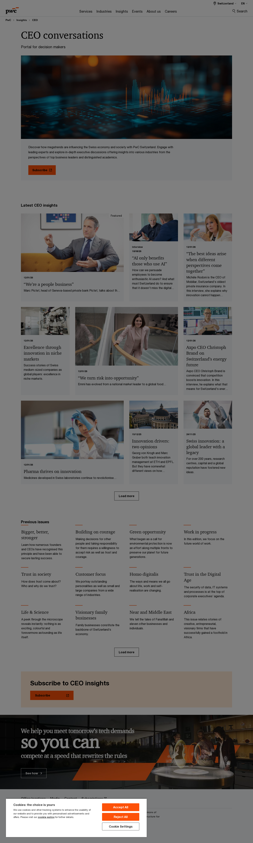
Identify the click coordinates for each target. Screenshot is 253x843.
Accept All (120, 807)
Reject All (121, 817)
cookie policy (46, 817)
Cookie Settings (121, 826)
